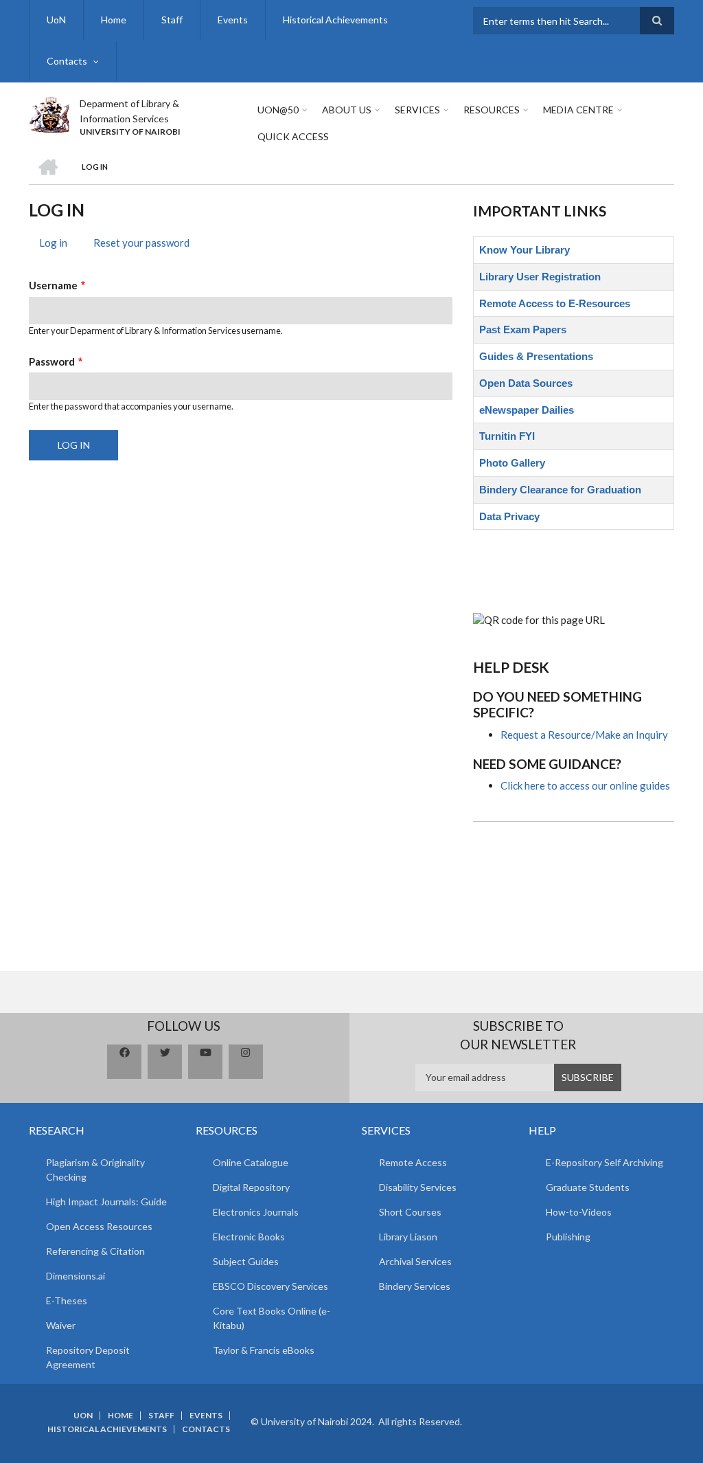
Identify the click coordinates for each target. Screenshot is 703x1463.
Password (52, 361)
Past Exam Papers (522, 329)
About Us (346, 109)
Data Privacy (509, 516)
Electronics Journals (256, 1212)
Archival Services (415, 1261)
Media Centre (578, 109)
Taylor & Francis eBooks (263, 1350)
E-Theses (66, 1300)
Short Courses (410, 1212)
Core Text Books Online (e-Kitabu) (271, 1318)
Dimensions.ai (75, 1276)
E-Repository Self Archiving (604, 1162)
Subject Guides (246, 1261)
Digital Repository (251, 1187)
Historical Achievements (335, 19)
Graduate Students (588, 1187)
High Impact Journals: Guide (106, 1201)
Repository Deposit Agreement (88, 1357)
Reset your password (141, 242)
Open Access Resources (99, 1226)
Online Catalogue (250, 1162)
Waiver (61, 1325)
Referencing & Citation (95, 1251)
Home (113, 19)
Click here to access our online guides (585, 785)
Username (53, 285)
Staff (172, 19)
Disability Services (418, 1187)
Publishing (568, 1236)
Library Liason (408, 1236)
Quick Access (293, 136)
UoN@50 (278, 109)
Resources (491, 109)
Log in (58, 244)
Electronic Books (249, 1236)
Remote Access (413, 1162)
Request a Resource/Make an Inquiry (584, 734)
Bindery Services (414, 1286)
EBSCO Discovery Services (270, 1286)
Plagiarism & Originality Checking (95, 1170)
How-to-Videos (579, 1212)
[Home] (49, 113)
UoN (56, 19)
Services (417, 109)
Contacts (67, 61)
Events (233, 19)
